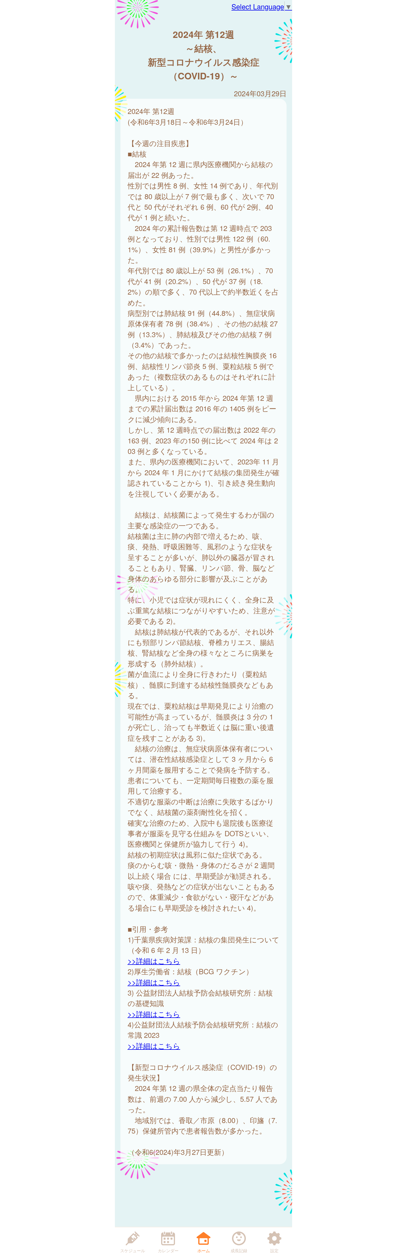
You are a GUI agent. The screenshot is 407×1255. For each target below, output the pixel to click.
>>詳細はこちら (154, 961)
